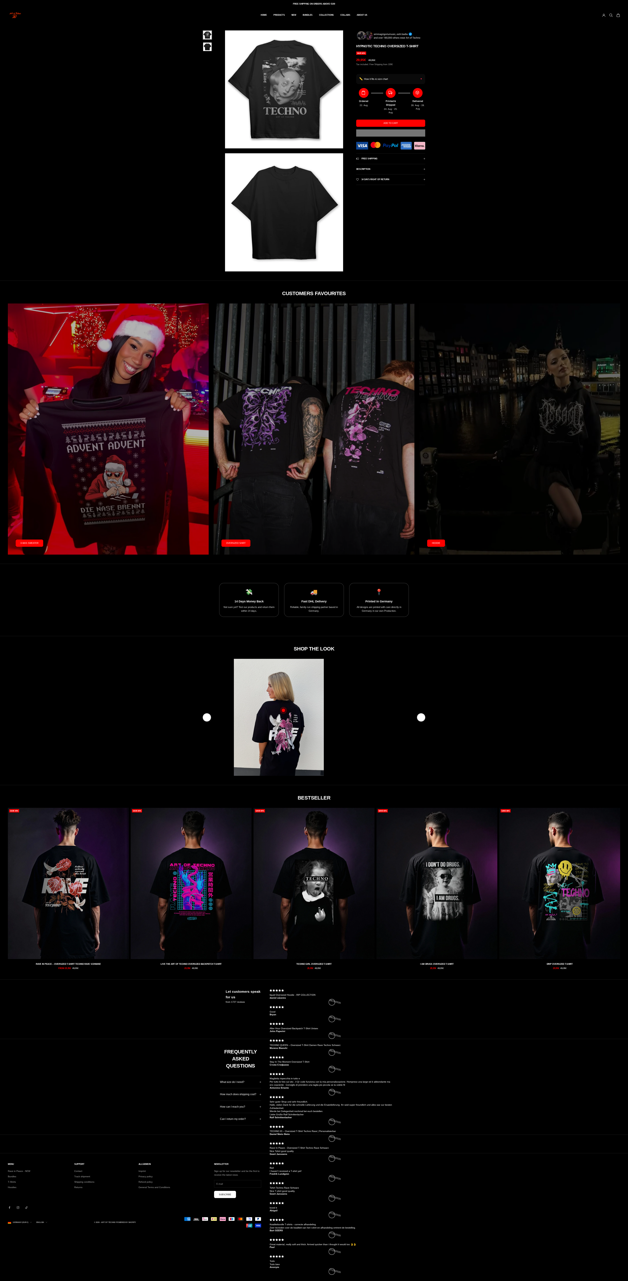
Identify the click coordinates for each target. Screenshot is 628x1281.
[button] (390, 133)
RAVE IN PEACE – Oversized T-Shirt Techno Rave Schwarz (68, 964)
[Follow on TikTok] (26, 1207)
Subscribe (225, 1194)
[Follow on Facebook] (9, 1207)
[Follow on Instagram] (18, 1207)
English (40, 1222)
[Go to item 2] (207, 46)
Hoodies (12, 1187)
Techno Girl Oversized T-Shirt (313, 964)
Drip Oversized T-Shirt (560, 964)
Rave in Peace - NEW (19, 1171)
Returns (78, 1187)
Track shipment (82, 1176)
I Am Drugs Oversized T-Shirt (437, 964)
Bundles (12, 1176)
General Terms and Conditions (154, 1187)
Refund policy (146, 1182)
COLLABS (345, 15)
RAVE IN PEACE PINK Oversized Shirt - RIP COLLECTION (359, 739)
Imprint (142, 1171)
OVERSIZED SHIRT (236, 543)
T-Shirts (12, 1182)
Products (279, 15)
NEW (293, 15)
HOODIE (436, 543)
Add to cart (391, 123)
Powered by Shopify (126, 1222)
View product (359, 754)
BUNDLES (308, 15)
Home (264, 15)
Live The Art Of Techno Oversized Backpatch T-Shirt (191, 964)
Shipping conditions (84, 1182)
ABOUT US (362, 15)
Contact (78, 1171)
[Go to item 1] (207, 35)
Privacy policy (146, 1176)
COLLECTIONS (326, 15)
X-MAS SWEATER (29, 543)
